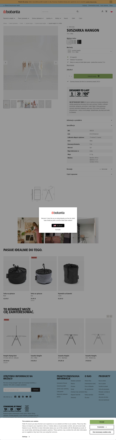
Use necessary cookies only (102, 432)
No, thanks (58, 229)
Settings (24, 436)
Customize (100, 427)
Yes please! (60, 225)
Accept (102, 422)
